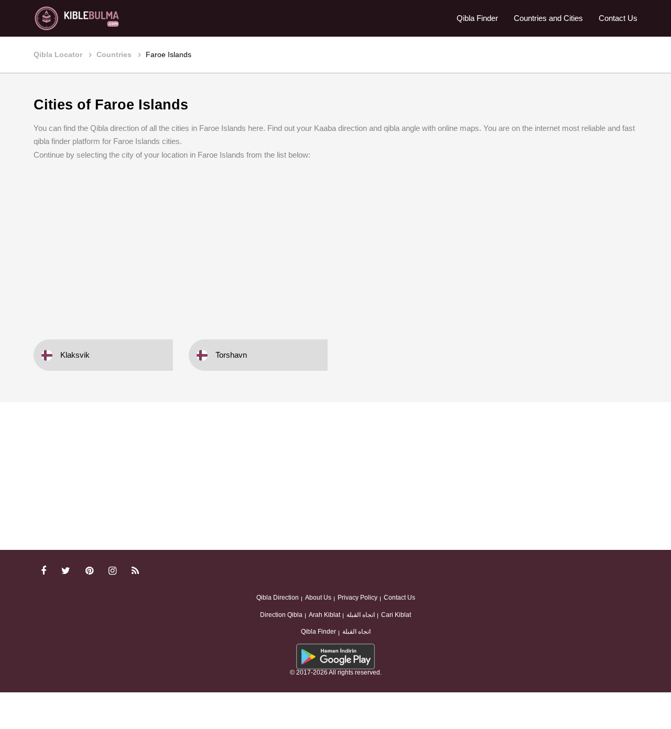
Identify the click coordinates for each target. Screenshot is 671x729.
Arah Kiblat (324, 614)
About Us (318, 597)
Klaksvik (75, 354)
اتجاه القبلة (361, 614)
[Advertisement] (335, 242)
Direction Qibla (281, 614)
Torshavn (231, 354)
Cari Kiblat (396, 614)
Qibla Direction (277, 597)
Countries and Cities (548, 18)
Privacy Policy (357, 597)
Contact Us (618, 18)
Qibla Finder (477, 18)
